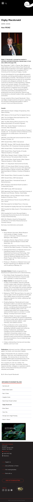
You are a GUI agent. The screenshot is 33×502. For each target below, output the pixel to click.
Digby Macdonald (7, 404)
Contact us (6, 451)
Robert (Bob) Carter (7, 389)
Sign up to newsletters (13, 480)
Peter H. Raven (6, 419)
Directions (6, 456)
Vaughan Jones (6, 397)
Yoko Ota (4, 412)
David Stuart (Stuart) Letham (9, 401)
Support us (8, 462)
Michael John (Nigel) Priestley (9, 415)
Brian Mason (5, 408)
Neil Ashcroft (5, 386)
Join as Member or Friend (11, 465)
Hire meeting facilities (10, 469)
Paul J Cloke (5, 393)
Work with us (8, 473)
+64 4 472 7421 (8, 453)
